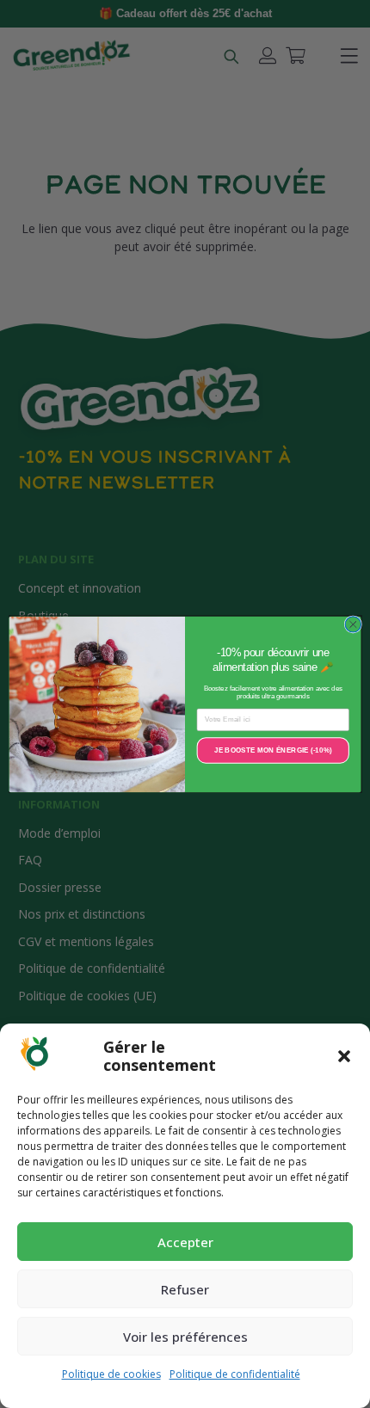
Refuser (185, 1289)
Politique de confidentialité (235, 1374)
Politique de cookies (111, 1374)
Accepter (185, 1242)
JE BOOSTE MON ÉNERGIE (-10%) (273, 749)
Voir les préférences (185, 1336)
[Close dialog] (353, 623)
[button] (344, 1056)
